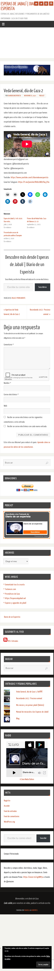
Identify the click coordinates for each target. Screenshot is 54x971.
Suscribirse (42, 287)
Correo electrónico (11, 394)
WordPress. (34, 910)
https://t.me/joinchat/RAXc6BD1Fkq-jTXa (33, 182)
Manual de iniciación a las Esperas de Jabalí (32, 712)
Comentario (9, 344)
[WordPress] (51, 3)
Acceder (7, 806)
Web (5, 406)
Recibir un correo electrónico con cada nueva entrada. (27, 426)
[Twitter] (41, 3)
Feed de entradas (10, 811)
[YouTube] (36, 3)
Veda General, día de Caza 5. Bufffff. (29, 691)
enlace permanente (18, 298)
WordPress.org (9, 822)
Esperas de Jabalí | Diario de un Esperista (24, 6)
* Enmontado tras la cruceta (14, 584)
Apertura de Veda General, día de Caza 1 (12, 312)
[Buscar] (46, 463)
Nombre (7, 383)
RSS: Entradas (13, 641)
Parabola (27, 910)
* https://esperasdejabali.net (14, 598)
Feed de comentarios (11, 816)
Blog (17, 718)
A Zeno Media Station (27, 779)
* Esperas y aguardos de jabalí (14, 603)
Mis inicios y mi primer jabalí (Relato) (30, 705)
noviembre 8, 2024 (30, 96)
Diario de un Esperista (12, 617)
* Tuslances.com (9, 589)
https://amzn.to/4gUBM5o (33, 877)
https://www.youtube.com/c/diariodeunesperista (29, 177)
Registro (7, 800)
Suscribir (43, 838)
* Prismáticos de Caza (11, 594)
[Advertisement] (27, 43)
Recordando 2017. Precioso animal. (40, 312)
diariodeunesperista (14, 96)
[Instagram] (46, 3)
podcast (41, 96)
